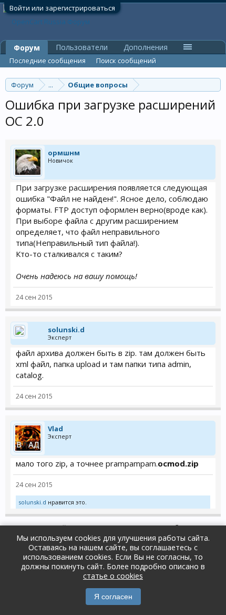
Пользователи (82, 47)
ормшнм (64, 152)
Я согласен (113, 596)
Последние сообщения (47, 60)
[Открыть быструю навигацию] (214, 84)
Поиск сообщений (126, 60)
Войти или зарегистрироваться (62, 8)
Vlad (55, 428)
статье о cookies (113, 576)
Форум (27, 48)
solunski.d (66, 329)
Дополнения (146, 47)
